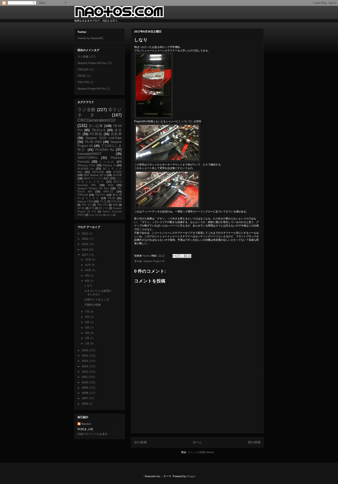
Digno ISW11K (95, 215)
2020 (85, 238)
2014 (85, 360)
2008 (85, 392)
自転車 (116, 134)
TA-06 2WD (93, 142)
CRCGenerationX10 (96, 120)
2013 (85, 366)
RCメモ (103, 208)
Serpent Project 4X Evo (91, 63)
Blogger (191, 476)
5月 (87, 322)
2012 (85, 371)
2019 (85, 244)
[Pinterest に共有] (189, 256)
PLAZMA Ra (104, 150)
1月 (87, 343)
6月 (87, 316)
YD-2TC (100, 194)
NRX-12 (108, 191)
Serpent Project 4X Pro (91, 88)
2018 (85, 249)
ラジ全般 (82, 56)
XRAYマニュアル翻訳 (96, 178)
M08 (115, 205)
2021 (85, 233)
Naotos (86, 423)
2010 (85, 382)
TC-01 (103, 201)
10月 (88, 270)
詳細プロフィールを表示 (92, 434)
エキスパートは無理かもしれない (98, 292)
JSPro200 (98, 171)
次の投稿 (140, 442)
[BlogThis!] (178, 256)
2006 (85, 403)
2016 (85, 350)
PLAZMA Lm (85, 168)
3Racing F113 (86, 165)
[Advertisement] (197, 402)
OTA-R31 (116, 201)
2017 (85, 254)
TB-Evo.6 (98, 130)
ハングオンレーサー (99, 180)
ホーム (197, 442)
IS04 (110, 185)
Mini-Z (109, 215)
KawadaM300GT (89, 154)
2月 (87, 338)
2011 (85, 376)
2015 (85, 355)
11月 (88, 264)
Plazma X (109, 165)
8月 (87, 280)
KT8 (91, 208)
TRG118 (82, 69)
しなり (88, 285)
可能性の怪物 (92, 304)
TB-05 (81, 75)
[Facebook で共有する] (186, 256)
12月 (88, 259)
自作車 (117, 175)
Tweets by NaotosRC (90, 38)
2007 (85, 398)
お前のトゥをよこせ (96, 299)
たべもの (107, 161)
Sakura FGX (85, 201)
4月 (87, 327)
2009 (85, 387)
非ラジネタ (99, 112)
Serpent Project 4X (154, 261)
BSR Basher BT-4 (95, 175)
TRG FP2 (83, 82)
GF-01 (80, 208)
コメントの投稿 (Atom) (201, 452)
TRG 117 (86, 205)
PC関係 (96, 134)
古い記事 (96, 126)
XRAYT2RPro (87, 158)
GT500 (117, 171)
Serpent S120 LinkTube (103, 138)
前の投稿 (254, 442)
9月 (87, 275)
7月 (87, 311)
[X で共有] (182, 256)
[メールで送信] (174, 256)
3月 (87, 332)
